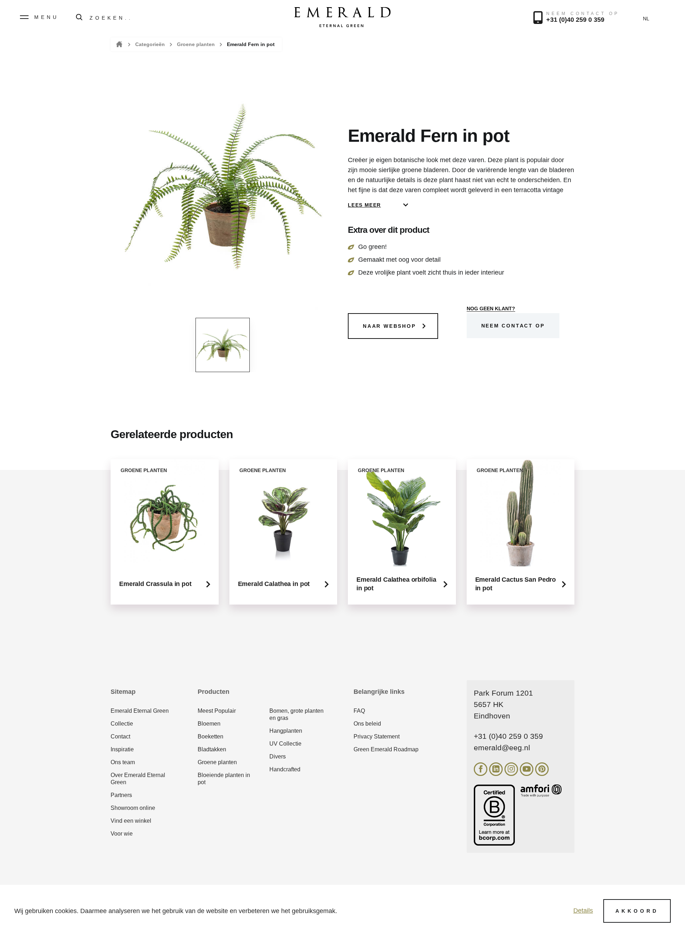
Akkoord (637, 911)
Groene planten (196, 44)
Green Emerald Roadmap (386, 749)
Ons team (123, 762)
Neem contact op (513, 326)
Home (118, 44)
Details (583, 910)
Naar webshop (389, 326)
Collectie (122, 724)
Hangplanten (285, 731)
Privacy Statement (377, 736)
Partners (121, 795)
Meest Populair (217, 711)
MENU (46, 17)
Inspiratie (122, 749)
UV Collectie (285, 744)
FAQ (359, 711)
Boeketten (210, 736)
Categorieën (150, 44)
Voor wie (122, 834)
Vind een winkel (131, 821)
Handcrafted (284, 769)
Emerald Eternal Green (140, 711)
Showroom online (133, 808)
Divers (277, 756)
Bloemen (209, 724)
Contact (120, 736)
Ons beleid (367, 724)
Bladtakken (212, 749)
